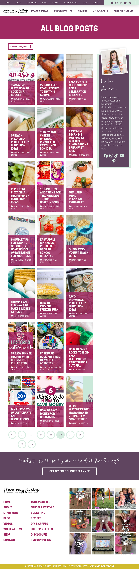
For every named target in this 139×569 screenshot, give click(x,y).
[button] (20, 46)
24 (41, 434)
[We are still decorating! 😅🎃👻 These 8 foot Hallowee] (80, 521)
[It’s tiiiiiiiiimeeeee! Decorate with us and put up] (125, 543)
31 (22, 444)
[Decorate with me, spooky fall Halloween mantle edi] (80, 543)
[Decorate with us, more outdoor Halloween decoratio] (102, 521)
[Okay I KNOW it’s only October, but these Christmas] (125, 498)
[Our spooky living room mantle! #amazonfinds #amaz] (102, 543)
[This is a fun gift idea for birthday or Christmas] (80, 498)
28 (80, 434)
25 (50, 434)
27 (70, 434)
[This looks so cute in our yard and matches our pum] (102, 498)
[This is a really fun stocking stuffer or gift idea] (125, 521)
